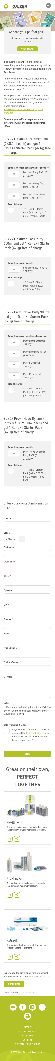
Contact (27, 1040)
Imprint (27, 1027)
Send (27, 754)
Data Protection (28, 1031)
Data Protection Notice (37, 733)
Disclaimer (27, 1035)
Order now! (27, 49)
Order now (14, 984)
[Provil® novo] (10, 895)
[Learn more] (10, 839)
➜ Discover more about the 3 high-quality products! (23, 111)
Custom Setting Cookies (27, 1044)
